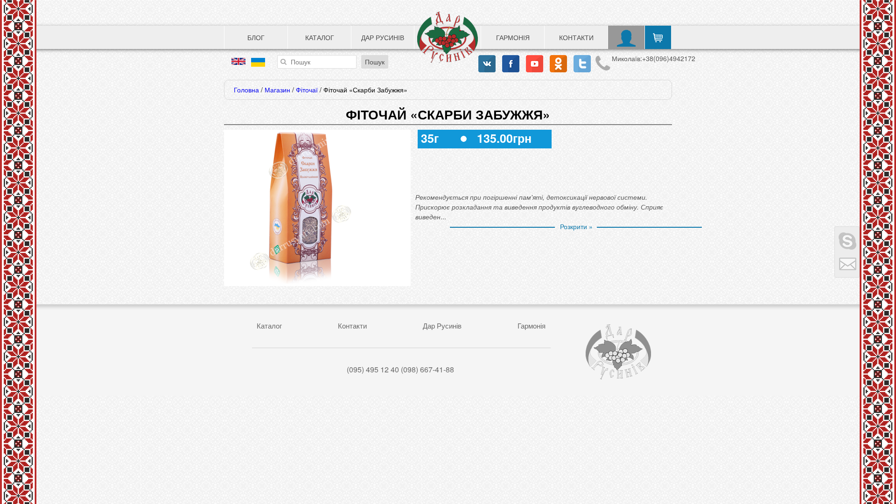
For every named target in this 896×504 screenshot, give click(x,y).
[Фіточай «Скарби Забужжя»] (301, 281)
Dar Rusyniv (618, 351)
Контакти (576, 37)
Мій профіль (626, 37)
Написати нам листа (847, 264)
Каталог (319, 37)
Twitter (582, 63)
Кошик (658, 37)
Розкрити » (576, 226)
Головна (246, 89)
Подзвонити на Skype (847, 239)
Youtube (534, 63)
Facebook (510, 63)
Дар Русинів (382, 37)
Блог (256, 37)
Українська (258, 62)
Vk (487, 63)
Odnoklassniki (558, 63)
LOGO (447, 37)
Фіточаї (307, 89)
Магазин (277, 89)
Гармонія (513, 37)
